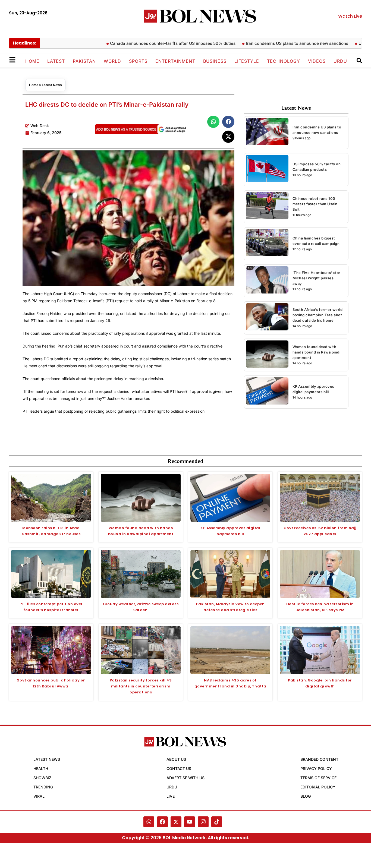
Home (32, 61)
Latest (56, 61)
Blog (305, 796)
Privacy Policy (316, 768)
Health (40, 768)
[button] (213, 122)
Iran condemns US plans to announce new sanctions (282, 43)
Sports (138, 61)
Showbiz (42, 777)
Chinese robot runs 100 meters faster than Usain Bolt (315, 203)
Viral (39, 796)
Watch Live (350, 16)
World (112, 61)
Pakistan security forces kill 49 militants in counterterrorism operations (141, 686)
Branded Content (319, 759)
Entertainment (175, 61)
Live (170, 796)
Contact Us (178, 768)
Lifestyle (246, 61)
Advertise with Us (185, 777)
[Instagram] (203, 821)
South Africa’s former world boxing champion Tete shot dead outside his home (318, 315)
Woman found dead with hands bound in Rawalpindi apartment (317, 352)
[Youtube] (189, 821)
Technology (283, 61)
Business (215, 61)
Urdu (340, 61)
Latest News (52, 85)
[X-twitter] (176, 821)
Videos (317, 61)
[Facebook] (162, 821)
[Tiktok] (216, 821)
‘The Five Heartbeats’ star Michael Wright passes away (316, 278)
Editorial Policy (317, 787)
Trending (43, 787)
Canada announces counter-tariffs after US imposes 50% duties (158, 43)
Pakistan (84, 61)
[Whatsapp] (148, 821)
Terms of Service (318, 777)
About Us (176, 759)
